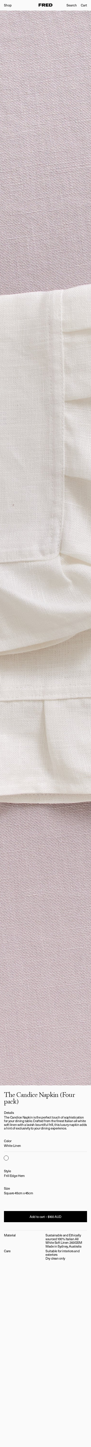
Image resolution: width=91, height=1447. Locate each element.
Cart (84, 5)
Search (71, 5)
